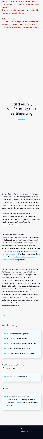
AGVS (12, 280)
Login (4, 315)
